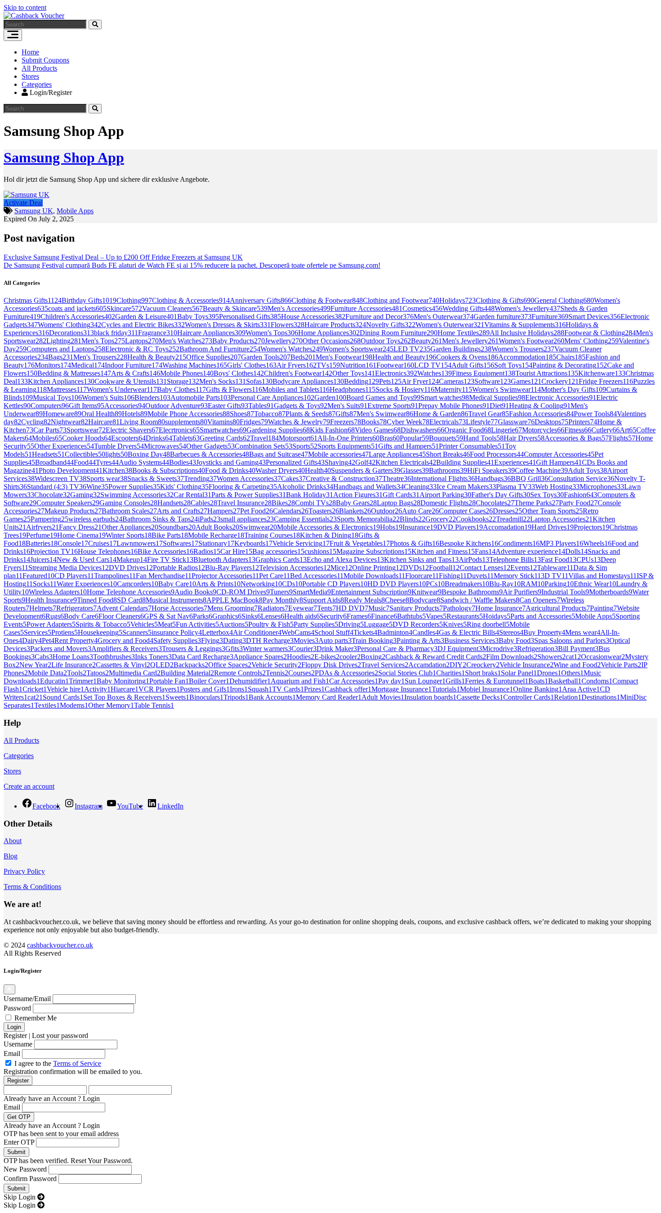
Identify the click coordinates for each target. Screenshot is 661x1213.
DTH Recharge (270, 640)
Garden (330, 397)
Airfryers (42, 527)
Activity (97, 689)
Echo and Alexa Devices (345, 559)
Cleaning (420, 486)
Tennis (277, 673)
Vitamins (223, 422)
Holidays (457, 300)
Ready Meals (364, 600)
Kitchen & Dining (329, 535)
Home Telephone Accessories (130, 592)
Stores (30, 76)
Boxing (373, 656)
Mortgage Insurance (401, 689)
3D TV (554, 576)
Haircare (104, 422)
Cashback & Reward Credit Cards (435, 656)
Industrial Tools (565, 592)
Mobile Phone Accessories (188, 414)
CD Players (74, 576)
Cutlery (605, 430)
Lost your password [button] (60, 1035)
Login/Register (50, 92)
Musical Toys (57, 397)
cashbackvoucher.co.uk (60, 945)
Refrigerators (76, 608)
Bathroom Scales (129, 511)
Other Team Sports (552, 511)
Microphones (602, 486)
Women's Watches (291, 349)
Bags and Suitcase (278, 454)
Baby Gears (356, 503)
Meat (167, 624)
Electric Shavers (132, 430)
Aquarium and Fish (300, 681)
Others (572, 673)
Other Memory (111, 705)
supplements (186, 422)
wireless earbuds (95, 519)
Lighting (63, 341)
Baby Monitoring (123, 681)
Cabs (44, 656)
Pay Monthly (283, 600)
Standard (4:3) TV (56, 486)
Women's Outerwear (449, 324)
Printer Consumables (472, 446)
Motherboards (610, 592)
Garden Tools (265, 357)
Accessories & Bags (577, 438)
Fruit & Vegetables (360, 543)
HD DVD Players (396, 584)
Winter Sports (129, 535)
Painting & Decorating (569, 365)
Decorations (71, 333)
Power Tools (595, 414)
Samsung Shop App (64, 157)
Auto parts (335, 640)
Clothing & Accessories (191, 300)
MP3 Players (561, 543)
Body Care (81, 616)
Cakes (293, 478)
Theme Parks (536, 503)
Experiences (515, 462)
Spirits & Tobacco (103, 624)
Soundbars (177, 527)
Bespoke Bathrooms (472, 592)
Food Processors (497, 454)
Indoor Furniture (133, 365)
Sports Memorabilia (368, 519)
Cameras (456, 381)
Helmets (42, 608)
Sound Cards (63, 697)
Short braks (483, 673)
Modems (74, 705)
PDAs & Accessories (346, 673)
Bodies (182, 462)
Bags (60, 357)
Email (12, 1053)
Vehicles (144, 624)
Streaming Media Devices (68, 567)
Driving (351, 624)
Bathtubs (411, 616)
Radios (206, 551)
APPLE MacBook (234, 600)
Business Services (471, 640)
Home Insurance (500, 608)
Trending (200, 478)
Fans (485, 551)
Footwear (395, 365)
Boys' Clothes (239, 373)
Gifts (346, 414)
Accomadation (507, 527)
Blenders (152, 397)
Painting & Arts (420, 640)
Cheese (397, 600)
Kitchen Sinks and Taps (421, 559)
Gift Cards (401, 495)
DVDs (416, 567)
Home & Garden (440, 414)
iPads (209, 519)
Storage (183, 381)
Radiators (273, 608)
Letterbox (217, 632)
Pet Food (256, 511)
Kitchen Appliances (61, 381)
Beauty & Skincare (235, 308)
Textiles (47, 705)
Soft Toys (513, 365)
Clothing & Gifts (505, 300)
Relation (567, 697)
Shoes (242, 414)
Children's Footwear (298, 373)
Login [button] (91, 1098)
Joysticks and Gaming (231, 462)
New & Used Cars (86, 559)
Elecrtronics (179, 430)
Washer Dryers (280, 470)
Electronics (396, 373)
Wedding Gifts (468, 308)
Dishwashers (422, 430)
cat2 (35, 697)
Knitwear (426, 592)
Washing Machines (194, 365)
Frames (359, 616)
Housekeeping (100, 632)
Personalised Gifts (250, 316)
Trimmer (83, 681)
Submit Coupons (45, 60)
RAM (533, 584)
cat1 (573, 656)
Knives (455, 624)
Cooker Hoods (86, 438)
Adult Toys (587, 470)
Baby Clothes (181, 389)
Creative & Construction (344, 478)
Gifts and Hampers (408, 446)
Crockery (560, 381)
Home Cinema (81, 535)
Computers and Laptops (66, 349)
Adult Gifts (472, 365)
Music (378, 608)
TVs (328, 365)
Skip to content (25, 7)
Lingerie (506, 430)
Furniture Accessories (366, 308)
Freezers (345, 422)
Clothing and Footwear (401, 300)
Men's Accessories (299, 308)
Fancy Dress (80, 527)
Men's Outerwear (443, 316)
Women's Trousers (522, 349)
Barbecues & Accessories (209, 454)
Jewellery (284, 341)
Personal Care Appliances (272, 397)
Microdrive (499, 648)
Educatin (54, 681)
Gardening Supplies (278, 430)
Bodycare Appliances (308, 381)
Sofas (259, 381)
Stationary (216, 543)
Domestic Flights (448, 503)
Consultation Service (581, 478)
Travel (264, 438)
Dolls (576, 551)
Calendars (290, 511)
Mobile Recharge (216, 535)
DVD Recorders (418, 624)
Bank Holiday (309, 495)
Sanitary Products (416, 608)
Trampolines (115, 576)
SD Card (131, 600)
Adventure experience (530, 551)
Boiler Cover (209, 681)
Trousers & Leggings (193, 648)
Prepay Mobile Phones (454, 405)
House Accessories (313, 316)
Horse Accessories (179, 608)
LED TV (411, 349)
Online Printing (377, 567)
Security (333, 616)
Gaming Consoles (128, 503)
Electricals (447, 422)
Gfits (234, 648)
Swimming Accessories (137, 495)
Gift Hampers (559, 462)
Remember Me (35, 1018)
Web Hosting (557, 486)
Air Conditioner (257, 632)
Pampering (49, 519)
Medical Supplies (497, 397)
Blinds (412, 519)
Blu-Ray (505, 584)
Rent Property (76, 640)
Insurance (419, 527)
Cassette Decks (479, 697)
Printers (582, 422)
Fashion (580, 495)
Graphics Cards (281, 559)
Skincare (124, 308)
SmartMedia (312, 592)
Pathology (459, 608)
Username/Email (27, 998)
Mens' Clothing (591, 341)
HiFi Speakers (491, 470)
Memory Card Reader (329, 697)
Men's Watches (185, 341)
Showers (551, 656)
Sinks (251, 616)
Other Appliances (130, 527)
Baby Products (238, 341)
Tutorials (446, 689)
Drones (549, 673)
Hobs (391, 527)
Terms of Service (77, 1063)
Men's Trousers (100, 357)
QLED (162, 665)
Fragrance (157, 333)
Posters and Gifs (205, 689)
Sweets (177, 697)
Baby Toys (198, 316)
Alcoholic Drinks (305, 486)
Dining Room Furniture (399, 333)
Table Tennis (154, 705)
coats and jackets (77, 308)
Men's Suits (347, 405)
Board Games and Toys (383, 397)
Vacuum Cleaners (172, 308)
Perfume (41, 535)
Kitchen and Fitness (443, 551)
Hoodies (300, 656)
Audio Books (195, 592)
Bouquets (446, 438)
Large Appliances (397, 454)
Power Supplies (134, 486)
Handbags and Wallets (368, 486)
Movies (306, 640)
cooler (350, 656)
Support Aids (323, 600)
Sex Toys (547, 495)
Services (37, 632)
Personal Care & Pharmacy (397, 648)
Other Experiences (64, 446)
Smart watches (444, 397)
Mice (341, 567)
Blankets (355, 511)
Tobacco (270, 414)
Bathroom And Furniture (219, 349)
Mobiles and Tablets (296, 389)
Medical (88, 365)
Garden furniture (502, 316)
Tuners (281, 592)
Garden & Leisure (146, 316)
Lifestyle (482, 422)
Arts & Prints (218, 584)
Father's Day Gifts (500, 495)
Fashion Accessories (541, 414)
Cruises (102, 543)
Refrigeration (537, 648)
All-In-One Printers (348, 438)
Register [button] (15, 1035)
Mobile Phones (187, 373)
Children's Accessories (77, 316)
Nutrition (358, 365)
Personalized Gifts (295, 462)
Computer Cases (466, 511)
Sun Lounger (425, 681)
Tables (261, 405)
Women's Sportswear (358, 349)
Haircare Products (335, 324)
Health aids (302, 616)
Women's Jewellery (527, 308)
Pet (48, 640)
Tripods (236, 697)
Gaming (85, 495)
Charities (450, 673)
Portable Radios (179, 567)
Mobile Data (47, 673)
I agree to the (57, 1063)
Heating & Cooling (540, 405)
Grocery (440, 519)
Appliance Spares (260, 656)
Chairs (570, 357)
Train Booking (374, 640)
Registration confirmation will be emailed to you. (73, 1071)
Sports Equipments (347, 446)
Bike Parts (170, 535)
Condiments (519, 543)
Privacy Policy (24, 871)
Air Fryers (297, 365)
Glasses (414, 470)
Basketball (564, 681)
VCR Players (159, 689)
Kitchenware (601, 373)
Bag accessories (278, 551)
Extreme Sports (392, 405)
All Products (39, 68)
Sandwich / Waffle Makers (479, 600)
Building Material (187, 673)
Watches (434, 373)
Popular (414, 438)
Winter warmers (267, 648)
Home (30, 52)
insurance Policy (177, 632)
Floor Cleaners (121, 616)
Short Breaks (448, 454)
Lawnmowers (139, 543)
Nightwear (69, 422)
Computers (50, 405)
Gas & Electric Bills (469, 632)
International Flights (443, 478)
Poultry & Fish (271, 624)
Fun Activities (197, 624)
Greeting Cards (225, 438)
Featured (38, 576)
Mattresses (67, 389)
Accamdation (429, 665)
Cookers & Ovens (467, 357)
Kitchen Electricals (405, 462)
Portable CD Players (334, 584)
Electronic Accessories (560, 397)
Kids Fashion (332, 430)
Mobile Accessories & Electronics (328, 527)
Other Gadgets (210, 446)
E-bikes (326, 656)
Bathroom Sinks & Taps (160, 519)
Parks (202, 616)
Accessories (124, 405)
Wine (97, 486)
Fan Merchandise (164, 576)
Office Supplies (213, 357)
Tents (326, 608)
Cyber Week (408, 422)
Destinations (600, 697)
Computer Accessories (559, 454)
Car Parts (50, 430)
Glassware (516, 422)
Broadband (54, 462)
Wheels (597, 543)
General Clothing (564, 300)
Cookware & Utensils (130, 381)
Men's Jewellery (470, 341)
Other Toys (353, 373)
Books (374, 422)
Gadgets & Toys (300, 405)
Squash (260, 689)
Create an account (29, 786)
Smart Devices (594, 316)
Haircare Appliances (211, 333)
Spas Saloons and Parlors (571, 640)
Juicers (43, 559)
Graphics (226, 616)
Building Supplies (465, 462)
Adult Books (217, 527)
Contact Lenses (485, 567)
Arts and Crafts (182, 511)
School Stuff (333, 632)
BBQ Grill (529, 478)
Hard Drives (552, 527)
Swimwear (258, 527)
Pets (390, 381)
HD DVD (352, 608)
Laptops (142, 341)
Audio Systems (144, 462)
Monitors (53, 365)
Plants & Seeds (310, 414)
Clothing (134, 300)
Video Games (378, 430)
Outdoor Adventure (176, 405)
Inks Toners (153, 656)
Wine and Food (577, 665)
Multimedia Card (135, 673)
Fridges (254, 422)
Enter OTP (19, 1142)
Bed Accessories (317, 576)
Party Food (578, 503)
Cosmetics (422, 308)
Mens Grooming (232, 608)
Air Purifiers (522, 592)
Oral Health (101, 414)
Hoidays (496, 616)
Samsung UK (33, 211)
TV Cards (288, 689)
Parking (559, 584)
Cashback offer (348, 689)
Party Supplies (316, 624)
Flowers (287, 324)
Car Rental (192, 495)
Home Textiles (464, 333)
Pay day (391, 681)
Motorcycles (543, 430)
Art (628, 430)
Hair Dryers (524, 438)
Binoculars (206, 697)
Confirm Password (30, 1178)
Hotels (134, 414)
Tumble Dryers (119, 446)
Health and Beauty (404, 357)
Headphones (352, 389)
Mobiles (47, 438)
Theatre (396, 478)
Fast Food (558, 559)
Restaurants (465, 616)
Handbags (493, 478)
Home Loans (73, 656)
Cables (204, 503)
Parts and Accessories (542, 616)
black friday (116, 333)
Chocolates (495, 503)
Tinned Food (97, 600)
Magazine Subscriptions (373, 551)
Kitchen (117, 470)
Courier (304, 648)
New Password (25, 1169)
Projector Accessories (225, 576)
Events (523, 567)
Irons (239, 689)
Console (73, 543)
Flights (622, 438)
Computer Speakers (67, 503)
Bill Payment (578, 648)
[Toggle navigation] (13, 35)
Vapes (436, 616)
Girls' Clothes (252, 365)
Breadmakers (467, 584)
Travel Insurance (244, 503)
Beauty (426, 341)
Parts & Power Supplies (248, 495)
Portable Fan (169, 681)
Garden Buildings (460, 349)
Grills (455, 681)
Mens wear (582, 632)
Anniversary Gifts (260, 300)
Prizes (314, 689)
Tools (76, 673)
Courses (301, 673)
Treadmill (513, 519)
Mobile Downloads (374, 576)
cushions (320, 551)
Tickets (365, 632)
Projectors (591, 527)
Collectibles (85, 454)
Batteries (42, 543)
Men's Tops (103, 341)
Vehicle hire (65, 689)
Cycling (36, 422)
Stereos (511, 632)
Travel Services (384, 665)
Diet (499, 405)
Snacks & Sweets (155, 478)
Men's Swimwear (385, 414)
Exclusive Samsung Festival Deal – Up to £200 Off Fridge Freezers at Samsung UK (123, 257)
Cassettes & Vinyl (123, 665)
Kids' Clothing (184, 486)
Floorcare (422, 576)
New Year (35, 665)
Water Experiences (87, 584)
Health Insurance (51, 600)
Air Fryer (420, 381)
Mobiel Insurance (486, 689)
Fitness (577, 430)
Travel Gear (488, 414)
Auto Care (420, 511)
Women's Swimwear (506, 389)
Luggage (378, 624)
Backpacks (191, 665)
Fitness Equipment (483, 373)
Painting (603, 608)
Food (85, 462)
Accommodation (527, 357)
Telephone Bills (515, 559)
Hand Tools (483, 438)
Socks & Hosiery (404, 389)
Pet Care (274, 576)
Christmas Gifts (33, 300)
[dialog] (330, 1088)
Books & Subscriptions (168, 470)
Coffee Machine (541, 470)
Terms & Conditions (32, 886)
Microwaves (165, 446)
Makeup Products (73, 511)
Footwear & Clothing (600, 333)
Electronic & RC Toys (142, 349)
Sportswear (86, 430)
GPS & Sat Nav (168, 616)
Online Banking (537, 689)
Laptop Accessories (561, 519)
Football (444, 567)
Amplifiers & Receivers (126, 648)
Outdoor (386, 511)
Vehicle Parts (621, 665)
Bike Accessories (165, 551)
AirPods (474, 559)
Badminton (394, 632)
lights (116, 454)
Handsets (174, 503)
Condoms (596, 681)
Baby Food (516, 640)
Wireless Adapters (58, 592)
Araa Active (581, 689)
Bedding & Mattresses (74, 373)
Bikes (283, 503)
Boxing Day (149, 454)
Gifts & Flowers (234, 389)
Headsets (48, 454)
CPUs (588, 559)
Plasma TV (515, 486)
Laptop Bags (398, 503)
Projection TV (54, 551)
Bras (390, 438)
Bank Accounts (272, 697)
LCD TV (432, 365)
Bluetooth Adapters (224, 559)
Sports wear (106, 478)
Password (17, 1008)
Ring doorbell (488, 624)
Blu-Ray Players (232, 567)
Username (18, 1044)
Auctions (233, 624)
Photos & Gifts (414, 543)
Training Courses (272, 535)
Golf (365, 462)
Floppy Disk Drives (331, 665)
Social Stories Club (407, 673)
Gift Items (86, 405)
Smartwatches (223, 430)
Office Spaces (229, 665)
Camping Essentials (305, 519)
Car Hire (236, 551)
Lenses (272, 616)
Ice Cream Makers (466, 486)
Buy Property (544, 632)
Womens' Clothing (69, 324)
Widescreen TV (60, 478)
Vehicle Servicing (301, 543)
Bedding (361, 381)
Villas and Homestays (602, 576)
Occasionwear (603, 656)
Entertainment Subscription (371, 592)
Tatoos (97, 673)
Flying (212, 640)
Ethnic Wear (595, 584)
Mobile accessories (338, 454)
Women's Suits (108, 397)
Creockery (483, 665)
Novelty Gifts (390, 324)
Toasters (323, 511)
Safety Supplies (177, 640)
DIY (458, 665)
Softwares (180, 543)
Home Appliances (329, 333)
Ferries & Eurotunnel (496, 681)
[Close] (9, 989)
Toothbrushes (114, 656)
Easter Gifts (228, 405)
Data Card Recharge (202, 656)
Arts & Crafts (135, 373)
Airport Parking (445, 495)
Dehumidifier (250, 681)
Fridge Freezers (606, 381)
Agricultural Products (558, 608)
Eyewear (302, 608)
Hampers (223, 511)
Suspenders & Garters (365, 470)
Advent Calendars (124, 608)
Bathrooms (448, 470)
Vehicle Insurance (527, 665)
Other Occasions (332, 341)
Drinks (159, 438)
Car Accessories (353, 681)
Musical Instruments (176, 600)
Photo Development (71, 470)
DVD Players (460, 527)
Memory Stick (517, 576)
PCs (435, 584)
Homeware (62, 414)
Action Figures (358, 495)
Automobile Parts (200, 397)
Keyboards (253, 543)
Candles (425, 632)
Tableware (555, 567)
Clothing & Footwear (327, 300)
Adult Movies (383, 697)
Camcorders (137, 584)
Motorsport (298, 438)
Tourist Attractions (546, 373)
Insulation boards (430, 697)
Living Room (142, 422)
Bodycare (424, 600)
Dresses (507, 511)
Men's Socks (222, 381)
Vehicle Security (276, 665)
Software (492, 381)
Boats (538, 681)
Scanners (137, 632)
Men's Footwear (344, 357)
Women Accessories (249, 478)
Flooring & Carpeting (243, 486)
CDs (292, 584)
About (13, 841)
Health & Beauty (156, 357)
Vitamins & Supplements (525, 324)
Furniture (549, 316)
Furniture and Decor (379, 316)
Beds (303, 357)
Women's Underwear (122, 389)
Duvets (480, 576)
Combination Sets (263, 446)
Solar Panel (519, 673)
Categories (37, 84)
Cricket (34, 689)
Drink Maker (337, 648)
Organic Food (467, 430)
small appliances (247, 519)
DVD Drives (131, 567)
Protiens (64, 632)
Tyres (107, 462)
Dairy (32, 640)
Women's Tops (272, 333)
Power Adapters (51, 624)
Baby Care (177, 584)
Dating (234, 640)
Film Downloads (511, 656)
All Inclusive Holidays (527, 333)
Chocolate (52, 495)
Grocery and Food (125, 640)
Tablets (186, 438)
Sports (304, 446)
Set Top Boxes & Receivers (124, 697)
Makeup (131, 559)
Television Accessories (294, 567)
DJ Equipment (460, 648)
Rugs (54, 616)
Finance (384, 616)
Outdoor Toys (386, 341)
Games (526, 381)
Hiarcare (124, 689)
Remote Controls (240, 673)
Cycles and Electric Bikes (143, 324)
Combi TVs (315, 503)
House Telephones (108, 551)
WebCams (297, 632)
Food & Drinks (230, 470)
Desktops (551, 422)
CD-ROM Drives (243, 592)
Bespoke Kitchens (468, 543)
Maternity (453, 389)
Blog (11, 856)
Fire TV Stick (170, 559)
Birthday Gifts (89, 300)
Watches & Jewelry (299, 422)
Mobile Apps (75, 211)
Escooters (128, 438)
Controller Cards (528, 697)
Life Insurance (73, 665)
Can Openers (539, 600)
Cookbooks (476, 519)
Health (318, 470)
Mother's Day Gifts (573, 389)
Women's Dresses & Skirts (228, 324)
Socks (45, 584)
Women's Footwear (531, 341)
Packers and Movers (60, 648)
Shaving (340, 462)
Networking (261, 584)
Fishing (453, 576)
